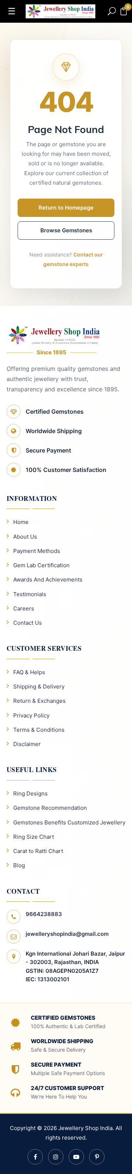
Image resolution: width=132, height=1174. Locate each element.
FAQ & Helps (29, 672)
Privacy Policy (31, 715)
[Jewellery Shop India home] (60, 10)
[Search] (112, 11)
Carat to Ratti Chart (38, 851)
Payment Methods (36, 550)
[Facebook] (35, 1156)
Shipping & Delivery (39, 686)
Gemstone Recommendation (50, 807)
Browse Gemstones (66, 230)
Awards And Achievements (47, 579)
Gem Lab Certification (41, 565)
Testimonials (29, 594)
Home (21, 521)
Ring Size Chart (33, 836)
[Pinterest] (96, 1156)
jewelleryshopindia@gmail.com (67, 933)
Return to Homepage (66, 207)
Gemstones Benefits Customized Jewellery (69, 822)
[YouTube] (76, 1156)
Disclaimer (27, 744)
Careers (23, 608)
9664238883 (44, 914)
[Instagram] (55, 1156)
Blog (19, 865)
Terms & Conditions (39, 729)
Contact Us (27, 622)
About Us (25, 536)
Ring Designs (30, 793)
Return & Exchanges (39, 700)
